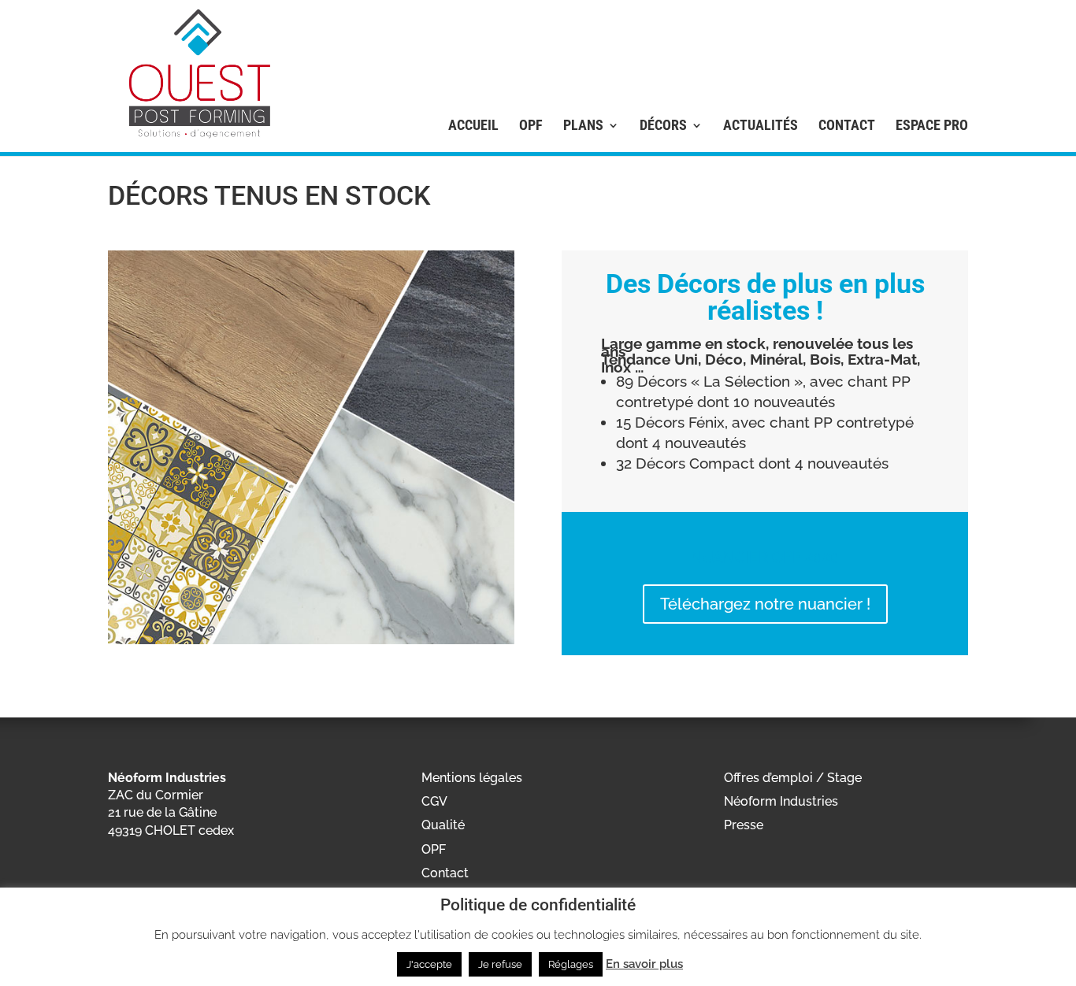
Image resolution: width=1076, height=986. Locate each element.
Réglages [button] (570, 964)
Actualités (760, 125)
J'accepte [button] (429, 964)
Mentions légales (471, 777)
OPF (531, 125)
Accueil (473, 125)
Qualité (443, 824)
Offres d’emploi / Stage (793, 777)
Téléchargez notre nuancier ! (765, 604)
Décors (663, 125)
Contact (846, 125)
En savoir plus (644, 964)
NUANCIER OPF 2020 (765, 556)
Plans (583, 125)
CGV (434, 801)
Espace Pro (932, 125)
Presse (743, 824)
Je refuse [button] (500, 964)
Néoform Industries (781, 801)
